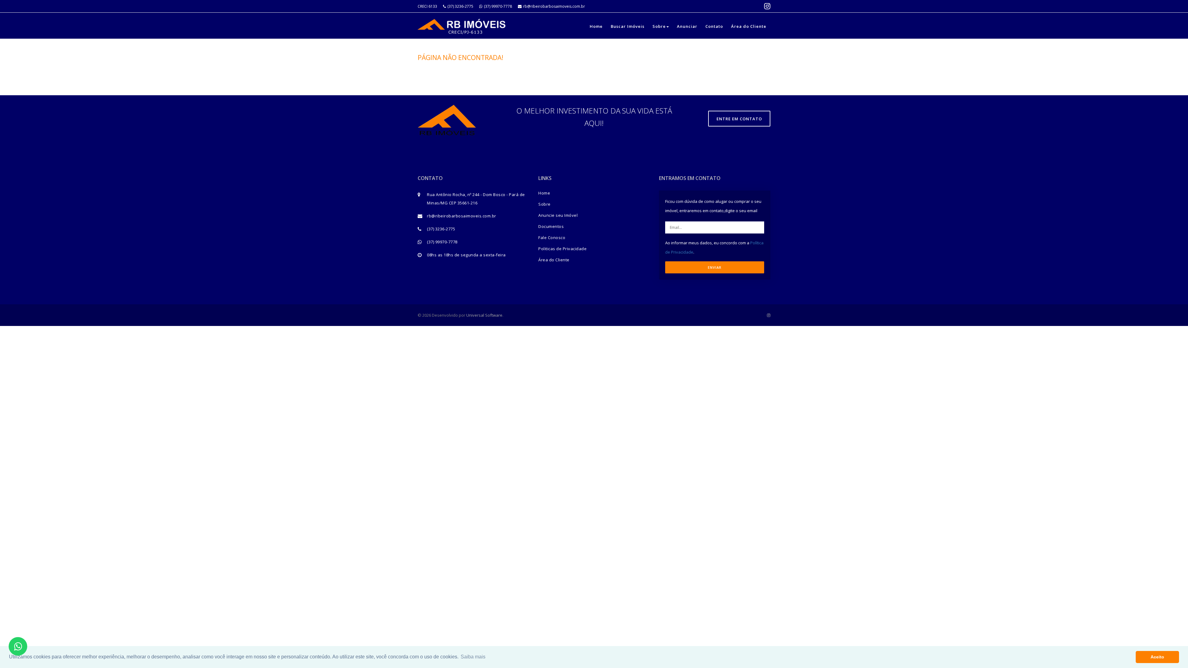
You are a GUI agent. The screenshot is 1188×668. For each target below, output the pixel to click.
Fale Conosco (551, 237)
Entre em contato (739, 119)
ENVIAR (714, 267)
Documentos (551, 226)
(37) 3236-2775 (460, 6)
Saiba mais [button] (473, 656)
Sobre (659, 26)
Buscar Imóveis (627, 26)
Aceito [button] (1157, 656)
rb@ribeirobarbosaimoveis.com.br (554, 6)
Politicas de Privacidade (562, 248)
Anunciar (687, 26)
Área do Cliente (748, 26)
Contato (714, 26)
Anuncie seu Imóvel (558, 215)
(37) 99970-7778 (498, 6)
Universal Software (484, 315)
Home (596, 26)
